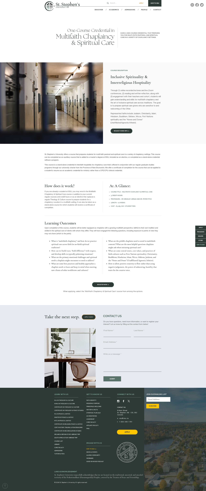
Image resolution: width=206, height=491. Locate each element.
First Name (108, 330)
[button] (96, 10)
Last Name (138, 330)
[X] (128, 401)
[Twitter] (202, 5)
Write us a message (111, 354)
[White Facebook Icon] (123, 401)
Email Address (109, 342)
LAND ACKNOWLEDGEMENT (65, 472)
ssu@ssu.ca (124, 418)
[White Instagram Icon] (118, 401)
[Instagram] (192, 5)
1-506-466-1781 (125, 422)
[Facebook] (197, 5)
